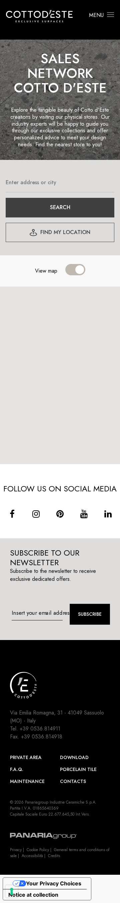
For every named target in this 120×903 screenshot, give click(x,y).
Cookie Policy (38, 850)
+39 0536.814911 (40, 728)
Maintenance (27, 781)
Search (60, 207)
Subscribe (90, 614)
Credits (54, 856)
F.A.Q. (16, 769)
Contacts (73, 781)
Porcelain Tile (78, 769)
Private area (26, 757)
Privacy (16, 850)
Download (74, 757)
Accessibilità (32, 856)
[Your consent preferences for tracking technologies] (11, 891)
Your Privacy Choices (53, 883)
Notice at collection (33, 894)
